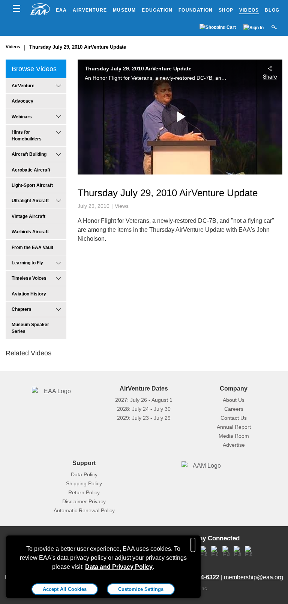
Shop (226, 10)
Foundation (195, 10)
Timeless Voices (29, 278)
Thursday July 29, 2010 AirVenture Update (77, 47)
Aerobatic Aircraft (31, 170)
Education (157, 10)
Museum (124, 10)
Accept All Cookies (65, 589)
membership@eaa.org (253, 577)
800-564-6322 (200, 577)
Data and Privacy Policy (119, 567)
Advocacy (22, 101)
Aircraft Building (29, 154)
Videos (249, 10)
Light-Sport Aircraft (32, 185)
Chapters (22, 309)
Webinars (22, 116)
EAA (61, 10)
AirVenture (90, 10)
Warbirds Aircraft (30, 231)
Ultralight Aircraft (30, 200)
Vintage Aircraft (28, 216)
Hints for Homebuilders (27, 136)
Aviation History (29, 294)
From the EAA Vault (32, 247)
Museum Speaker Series (30, 328)
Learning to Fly (27, 262)
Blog (272, 10)
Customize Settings (141, 589)
